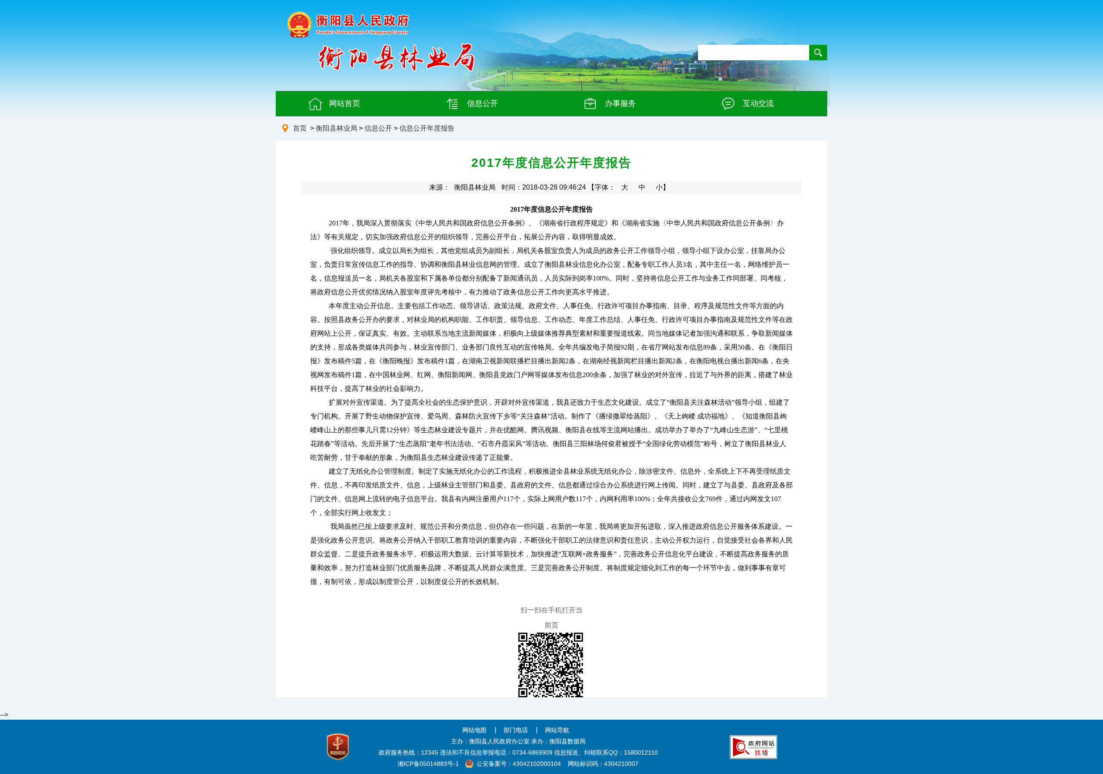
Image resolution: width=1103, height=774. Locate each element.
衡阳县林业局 (336, 128)
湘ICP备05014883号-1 (428, 763)
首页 (300, 128)
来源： (462, 187)
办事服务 (620, 103)
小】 (663, 187)
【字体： (629, 187)
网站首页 (344, 103)
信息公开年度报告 (427, 128)
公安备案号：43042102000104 (519, 763)
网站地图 (474, 730)
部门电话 (516, 730)
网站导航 (557, 730)
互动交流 (758, 103)
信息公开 (482, 103)
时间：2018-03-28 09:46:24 (544, 187)
